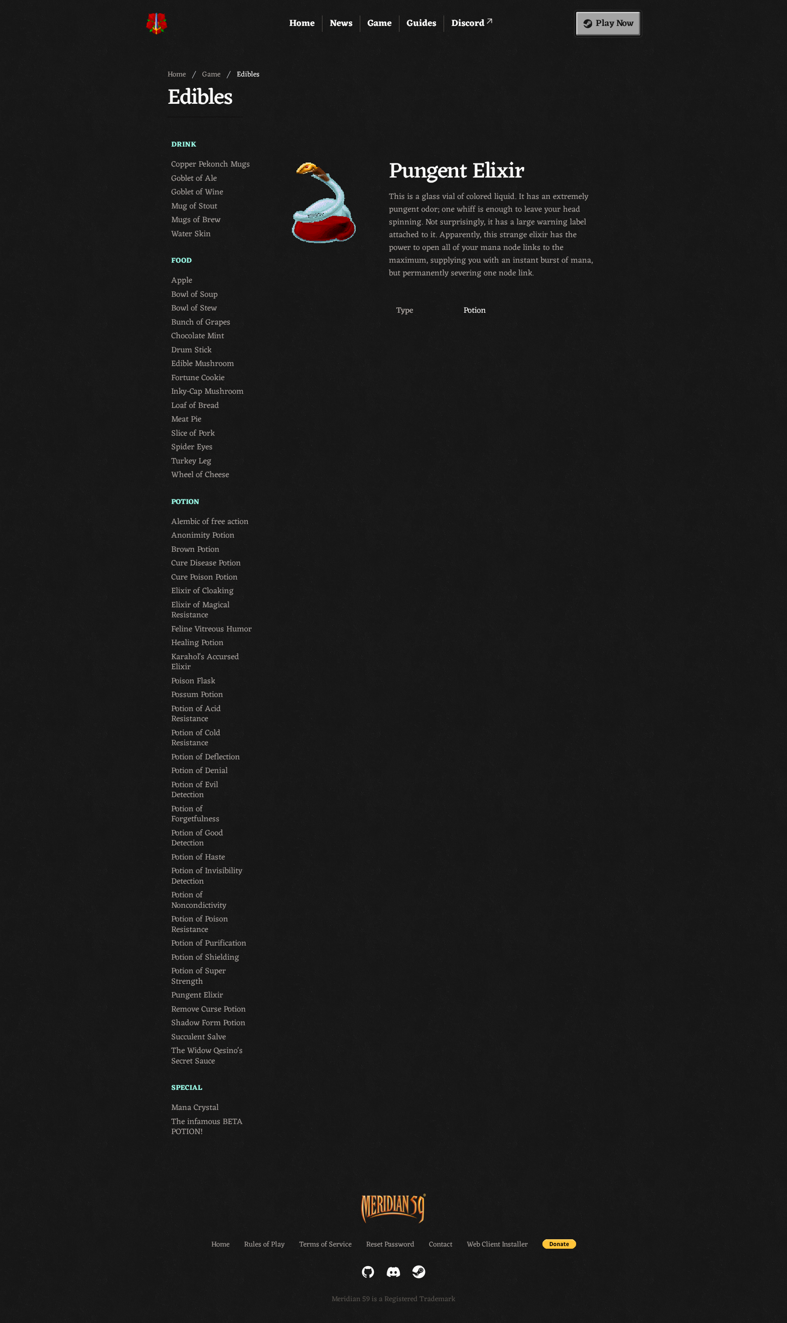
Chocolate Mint (197, 336)
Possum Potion (197, 695)
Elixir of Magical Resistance (200, 610)
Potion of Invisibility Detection (206, 876)
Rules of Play (264, 1244)
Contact (440, 1244)
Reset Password (390, 1244)
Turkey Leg (191, 461)
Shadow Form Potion (208, 1023)
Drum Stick (191, 350)
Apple (181, 281)
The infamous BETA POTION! (207, 1127)
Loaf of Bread (195, 406)
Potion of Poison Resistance (199, 924)
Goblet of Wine (197, 192)
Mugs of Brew (195, 220)
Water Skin (191, 234)
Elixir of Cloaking (202, 591)
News (341, 23)
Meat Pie (186, 419)
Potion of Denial (199, 771)
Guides (421, 23)
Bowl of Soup (194, 295)
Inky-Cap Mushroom (207, 392)
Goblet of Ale (194, 179)
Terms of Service (325, 1244)
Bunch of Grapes (200, 322)
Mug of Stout (194, 206)
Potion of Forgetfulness (195, 814)
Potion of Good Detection (197, 838)
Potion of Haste (198, 857)
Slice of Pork (193, 434)
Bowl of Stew (194, 308)
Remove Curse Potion (208, 1009)
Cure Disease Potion (206, 563)
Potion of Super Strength (198, 976)
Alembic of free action (210, 522)
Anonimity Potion (203, 536)
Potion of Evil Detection (194, 790)
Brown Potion (195, 550)
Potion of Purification (208, 943)
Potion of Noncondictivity (198, 900)
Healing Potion (197, 643)
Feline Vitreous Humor (211, 629)
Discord (469, 23)
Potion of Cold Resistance (195, 738)
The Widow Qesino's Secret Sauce (207, 1056)
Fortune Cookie (198, 378)
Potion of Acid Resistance (196, 714)
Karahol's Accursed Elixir (205, 662)
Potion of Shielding (205, 958)
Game (380, 23)
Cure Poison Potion (204, 577)
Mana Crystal (195, 1108)
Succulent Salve (198, 1037)
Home (302, 23)
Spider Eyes (192, 447)
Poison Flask (193, 681)
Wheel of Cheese (200, 475)
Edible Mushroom (202, 364)
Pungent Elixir (197, 995)
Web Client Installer (497, 1244)
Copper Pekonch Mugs (210, 165)
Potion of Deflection (205, 757)
